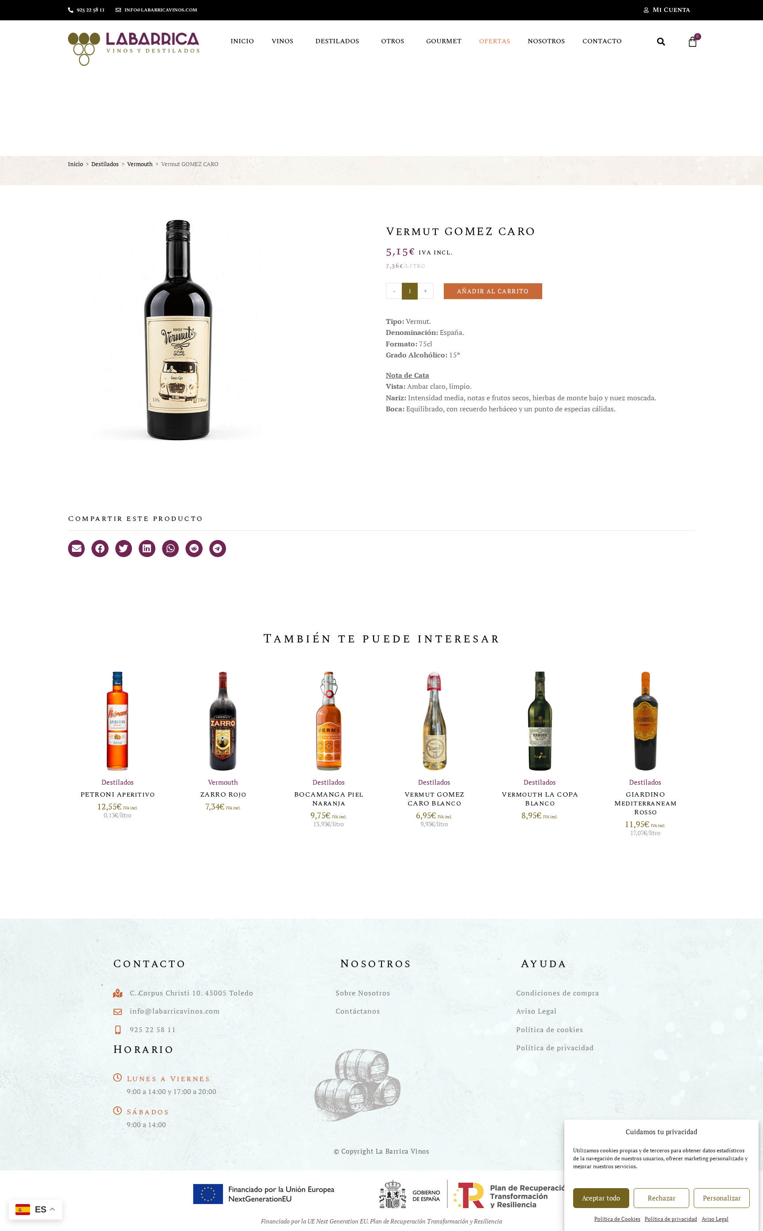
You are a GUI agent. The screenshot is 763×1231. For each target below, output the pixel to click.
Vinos (282, 41)
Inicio (242, 41)
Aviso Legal (715, 1219)
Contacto (602, 41)
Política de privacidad (671, 1219)
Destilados (337, 41)
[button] (661, 41)
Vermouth (140, 164)
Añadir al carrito (493, 291)
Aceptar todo (601, 1197)
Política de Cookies (617, 1219)
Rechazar (662, 1197)
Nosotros (546, 41)
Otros (392, 41)
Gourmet (443, 41)
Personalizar (722, 1197)
